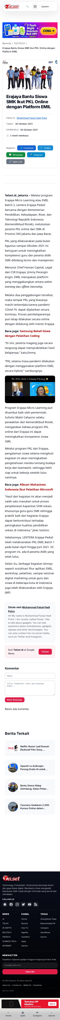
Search (43, 937)
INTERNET (7, 946)
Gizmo (24, 919)
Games (24, 946)
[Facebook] (11, 904)
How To (24, 928)
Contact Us (16, 985)
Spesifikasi (45, 932)
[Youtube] (29, 904)
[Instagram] (17, 904)
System (45, 6)
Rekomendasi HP (47, 923)
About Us (6, 985)
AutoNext (25, 937)
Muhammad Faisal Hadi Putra (32, 118)
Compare (44, 928)
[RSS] (35, 904)
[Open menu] (35, 7)
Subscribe (30, 972)
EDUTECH (19, 43)
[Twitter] (23, 904)
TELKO (5, 923)
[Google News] (4, 904)
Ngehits (24, 932)
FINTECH (6, 937)
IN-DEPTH (7, 928)
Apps (23, 941)
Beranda (6, 43)
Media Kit (27, 985)
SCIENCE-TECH (9, 941)
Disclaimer (37, 985)
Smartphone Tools (48, 919)
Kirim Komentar (14, 700)
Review (24, 923)
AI (3, 919)
